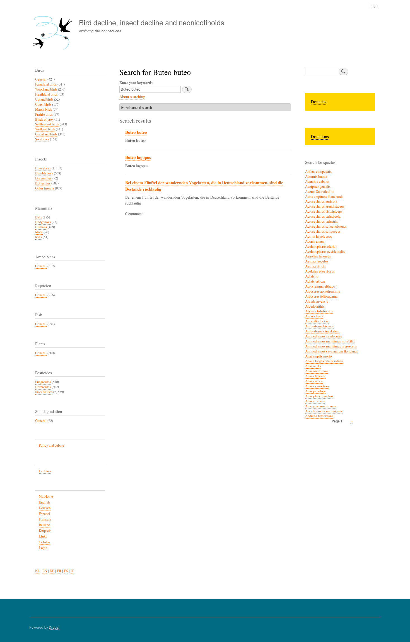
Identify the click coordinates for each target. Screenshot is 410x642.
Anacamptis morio (318, 356)
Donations (320, 136)
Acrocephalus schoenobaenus (326, 226)
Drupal (54, 627)
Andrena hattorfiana (319, 416)
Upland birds (44, 99)
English (44, 502)
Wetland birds (45, 129)
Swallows (42, 139)
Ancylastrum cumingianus (324, 411)
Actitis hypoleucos (318, 236)
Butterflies (42, 183)
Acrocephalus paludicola (323, 216)
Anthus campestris (318, 171)
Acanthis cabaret (317, 181)
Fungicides (43, 382)
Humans (41, 227)
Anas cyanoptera (317, 386)
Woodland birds (46, 89)
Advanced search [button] (139, 107)
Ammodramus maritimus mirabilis (330, 341)
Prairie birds (44, 114)
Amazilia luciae (317, 321)
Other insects (44, 188)
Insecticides (43, 392)
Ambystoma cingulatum (322, 331)
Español (44, 513)
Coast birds (43, 104)
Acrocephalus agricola (321, 201)
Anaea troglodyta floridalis (324, 361)
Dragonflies (43, 178)
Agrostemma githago (320, 286)
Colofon (44, 542)
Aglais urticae (315, 281)
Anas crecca (314, 381)
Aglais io (311, 276)
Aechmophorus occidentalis (325, 251)
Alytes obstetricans (319, 311)
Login (43, 547)
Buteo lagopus (138, 157)
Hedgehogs (43, 222)
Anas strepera (315, 401)
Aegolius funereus (318, 256)
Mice (39, 232)
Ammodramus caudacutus (323, 336)
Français (45, 519)
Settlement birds (47, 124)
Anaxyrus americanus (320, 406)
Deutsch (44, 507)
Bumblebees (44, 173)
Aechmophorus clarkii (321, 246)
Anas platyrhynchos (319, 396)
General (41, 79)
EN (44, 570)
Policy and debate (51, 445)
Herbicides (43, 387)
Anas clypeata (315, 376)
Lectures (45, 471)
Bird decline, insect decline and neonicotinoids (151, 22)
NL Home (46, 496)
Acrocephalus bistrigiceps (323, 211)
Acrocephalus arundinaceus (324, 206)
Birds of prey (44, 119)
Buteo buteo (136, 132)
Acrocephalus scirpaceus (323, 231)
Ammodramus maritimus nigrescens (331, 346)
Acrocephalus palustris (321, 221)
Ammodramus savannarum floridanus (331, 351)
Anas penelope (315, 391)
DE (52, 570)
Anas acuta (313, 366)
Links (43, 536)
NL (37, 570)
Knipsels (45, 530)
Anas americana (316, 371)
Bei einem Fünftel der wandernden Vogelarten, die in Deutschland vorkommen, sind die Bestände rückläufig (204, 185)
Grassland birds (46, 134)
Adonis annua (314, 241)
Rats (38, 237)
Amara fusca (314, 316)
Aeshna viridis (315, 266)
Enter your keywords (135, 82)
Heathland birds (46, 94)
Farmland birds (46, 84)
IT (72, 570)
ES (66, 570)
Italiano (44, 524)
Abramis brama (316, 176)
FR (59, 570)
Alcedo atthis (314, 306)
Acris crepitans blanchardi (324, 196)
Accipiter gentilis (318, 186)
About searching (132, 96)
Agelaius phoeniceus (320, 271)
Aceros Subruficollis (319, 191)
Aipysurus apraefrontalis (322, 291)
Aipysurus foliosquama (321, 296)
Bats (38, 217)
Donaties (318, 101)
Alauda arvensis (316, 301)
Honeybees (43, 168)
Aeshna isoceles (316, 261)
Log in (374, 5)
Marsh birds (43, 109)
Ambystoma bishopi (319, 326)
